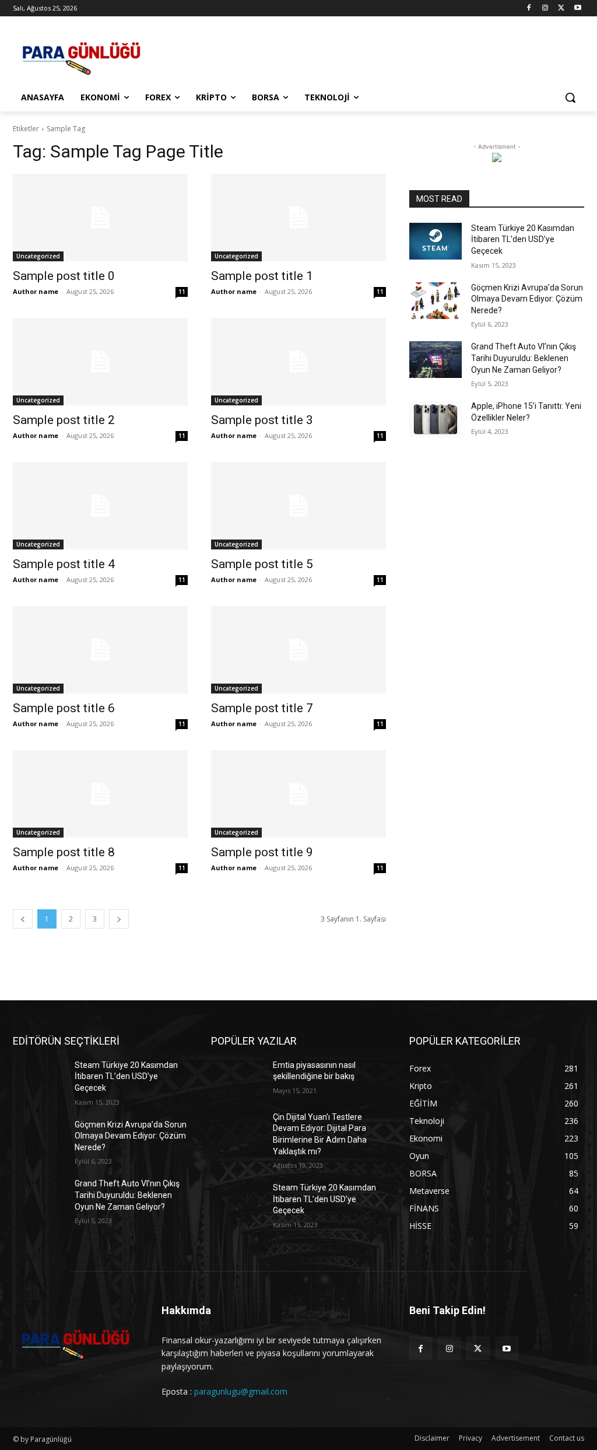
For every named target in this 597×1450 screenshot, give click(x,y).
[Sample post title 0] (100, 217)
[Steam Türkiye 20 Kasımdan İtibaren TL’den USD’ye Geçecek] (435, 241)
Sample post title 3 (262, 420)
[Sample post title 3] (298, 361)
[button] (570, 97)
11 (181, 292)
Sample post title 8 (64, 852)
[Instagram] (545, 8)
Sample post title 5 (262, 564)
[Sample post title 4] (100, 505)
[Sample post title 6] (100, 650)
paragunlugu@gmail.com (240, 1391)
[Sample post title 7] (298, 650)
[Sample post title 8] (100, 794)
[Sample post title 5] (298, 505)
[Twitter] (561, 8)
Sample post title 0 (64, 276)
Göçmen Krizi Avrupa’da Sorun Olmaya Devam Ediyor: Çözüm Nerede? (527, 299)
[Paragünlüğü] (81, 55)
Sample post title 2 (64, 420)
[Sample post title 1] (298, 217)
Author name (35, 291)
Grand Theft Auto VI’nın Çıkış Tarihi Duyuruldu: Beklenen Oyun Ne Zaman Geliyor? (523, 358)
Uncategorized (38, 256)
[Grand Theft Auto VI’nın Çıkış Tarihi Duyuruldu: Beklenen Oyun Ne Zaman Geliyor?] (435, 359)
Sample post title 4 (64, 564)
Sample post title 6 (64, 708)
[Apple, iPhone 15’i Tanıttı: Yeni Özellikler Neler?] (435, 419)
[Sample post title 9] (298, 794)
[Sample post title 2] (100, 361)
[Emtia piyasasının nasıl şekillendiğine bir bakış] (237, 1078)
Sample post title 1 (262, 276)
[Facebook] (529, 8)
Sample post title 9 (262, 852)
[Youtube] (577, 8)
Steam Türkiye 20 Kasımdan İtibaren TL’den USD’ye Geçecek (522, 239)
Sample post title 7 (262, 708)
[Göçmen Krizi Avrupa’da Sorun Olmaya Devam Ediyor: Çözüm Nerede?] (435, 300)
